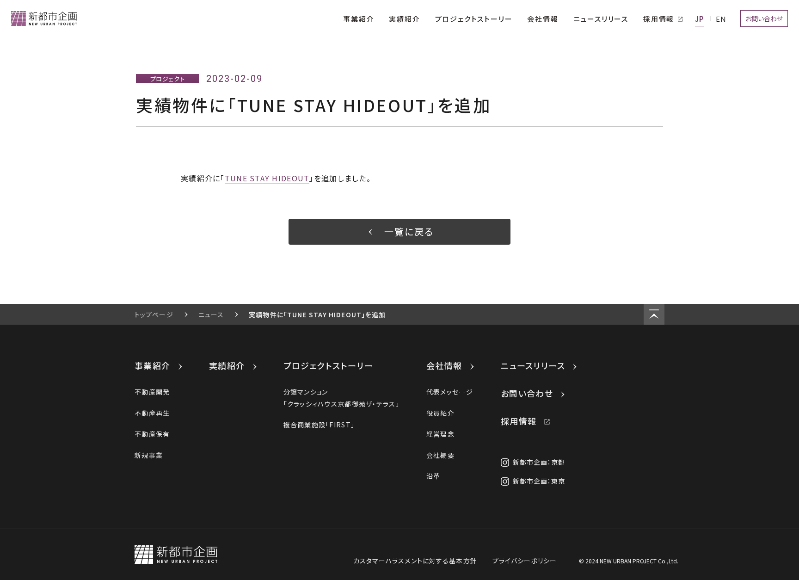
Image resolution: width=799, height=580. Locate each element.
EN (721, 18)
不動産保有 (152, 433)
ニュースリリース (533, 365)
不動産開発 (152, 391)
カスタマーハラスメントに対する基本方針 (415, 560)
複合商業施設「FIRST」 (319, 424)
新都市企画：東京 (539, 481)
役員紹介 (440, 413)
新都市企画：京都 (539, 462)
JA (699, 18)
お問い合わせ (527, 393)
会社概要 (440, 455)
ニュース (211, 314)
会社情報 (444, 365)
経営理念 (440, 433)
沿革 (433, 476)
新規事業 (149, 455)
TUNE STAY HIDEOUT (267, 178)
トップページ (154, 314)
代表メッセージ (449, 391)
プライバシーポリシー (524, 560)
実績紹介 (227, 365)
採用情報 (519, 421)
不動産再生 (152, 413)
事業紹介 (153, 365)
